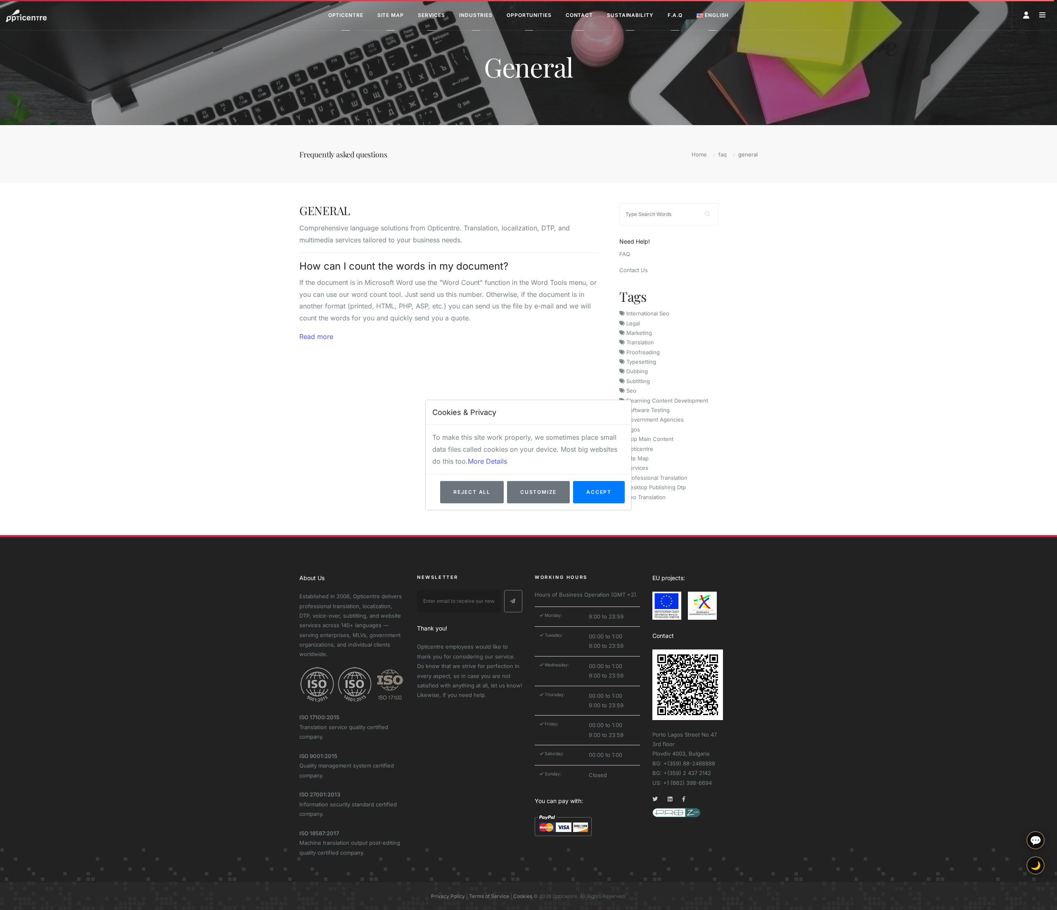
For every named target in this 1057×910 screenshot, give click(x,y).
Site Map (637, 458)
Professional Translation (656, 477)
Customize (538, 492)
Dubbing (636, 371)
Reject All (472, 492)
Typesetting (640, 361)
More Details (487, 461)
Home (699, 154)
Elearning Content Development (666, 400)
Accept (598, 492)
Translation (639, 342)
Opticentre (639, 449)
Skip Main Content (649, 439)
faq (722, 154)
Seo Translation (645, 497)
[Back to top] (1035, 897)
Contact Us (633, 270)
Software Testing (647, 410)
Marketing (638, 332)
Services (636, 467)
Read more (316, 336)
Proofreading (642, 352)
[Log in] (1026, 15)
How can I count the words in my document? (403, 266)
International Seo (647, 313)
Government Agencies (654, 419)
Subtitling (637, 381)
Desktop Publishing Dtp (655, 487)
